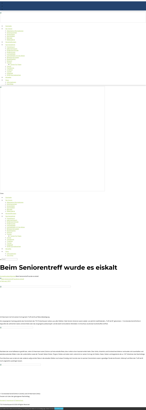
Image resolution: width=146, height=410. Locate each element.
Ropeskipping (11, 59)
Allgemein (13, 276)
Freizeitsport (11, 47)
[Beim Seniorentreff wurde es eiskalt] (12, 279)
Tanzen (9, 63)
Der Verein (8, 29)
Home (2, 276)
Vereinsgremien (12, 33)
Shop (7, 80)
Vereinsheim (11, 34)
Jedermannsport (12, 49)
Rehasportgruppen (13, 57)
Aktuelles (7, 276)
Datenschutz (19, 400)
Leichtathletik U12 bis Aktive (16, 56)
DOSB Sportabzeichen (14, 75)
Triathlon (10, 70)
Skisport (9, 61)
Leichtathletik (11, 54)
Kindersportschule (12, 50)
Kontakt (2, 400)
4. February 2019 (5, 281)
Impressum (10, 400)
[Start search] (0, 259)
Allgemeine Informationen (15, 31)
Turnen (9, 71)
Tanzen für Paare (15, 64)
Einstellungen (58, 408)
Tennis (9, 66)
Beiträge (9, 38)
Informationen (11, 82)
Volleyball (10, 73)
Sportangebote (10, 45)
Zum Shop (10, 84)
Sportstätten (11, 36)
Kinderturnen (11, 52)
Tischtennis (10, 68)
